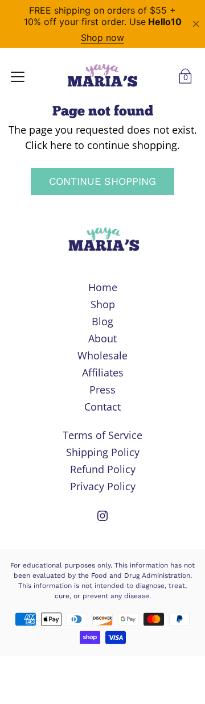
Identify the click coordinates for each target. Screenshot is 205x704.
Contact (102, 406)
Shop (103, 304)
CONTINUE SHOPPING (102, 181)
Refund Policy (103, 469)
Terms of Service (102, 435)
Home (102, 287)
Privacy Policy (103, 486)
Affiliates (103, 372)
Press (102, 389)
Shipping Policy (103, 452)
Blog (102, 321)
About (102, 338)
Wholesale (102, 355)
